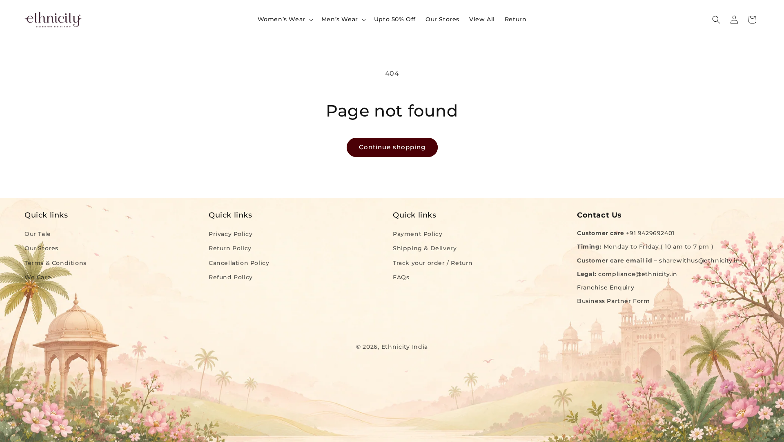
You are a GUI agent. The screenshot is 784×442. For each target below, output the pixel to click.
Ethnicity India (404, 346)
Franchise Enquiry (605, 287)
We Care (37, 277)
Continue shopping (392, 147)
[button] (284, 19)
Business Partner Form (613, 301)
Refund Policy (231, 277)
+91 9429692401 (650, 233)
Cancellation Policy (239, 263)
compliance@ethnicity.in (637, 274)
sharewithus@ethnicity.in (699, 260)
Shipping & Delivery (425, 248)
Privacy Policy (230, 234)
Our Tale (37, 234)
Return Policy (230, 248)
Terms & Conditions (55, 263)
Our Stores (41, 248)
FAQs (401, 277)
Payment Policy (417, 234)
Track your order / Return (433, 263)
